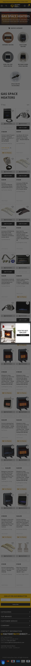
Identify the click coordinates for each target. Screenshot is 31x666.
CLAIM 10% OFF (22, 335)
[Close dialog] (29, 324)
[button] (3, 662)
